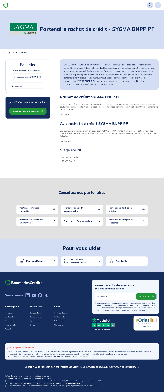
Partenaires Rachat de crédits (120, 209)
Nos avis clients (35, 313)
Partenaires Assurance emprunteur (31, 221)
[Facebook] (40, 295)
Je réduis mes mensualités (26, 111)
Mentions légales (35, 261)
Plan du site (121, 261)
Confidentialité (59, 317)
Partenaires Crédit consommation (73, 209)
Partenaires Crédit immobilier (29, 209)
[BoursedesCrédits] (23, 282)
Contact (32, 325)
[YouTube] (34, 295)
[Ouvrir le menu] (158, 5)
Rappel (8, 329)
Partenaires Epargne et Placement (121, 221)
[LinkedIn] (27, 295)
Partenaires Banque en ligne (78, 221)
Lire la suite (65, 114)
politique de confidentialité (137, 310)
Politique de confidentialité (78, 261)
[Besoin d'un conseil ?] (150, 5)
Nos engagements (12, 321)
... (11, 53)
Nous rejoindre (10, 325)
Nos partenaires (36, 317)
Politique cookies (60, 321)
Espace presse (35, 321)
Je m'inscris (144, 296)
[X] (46, 295)
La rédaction (10, 317)
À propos (8, 313)
